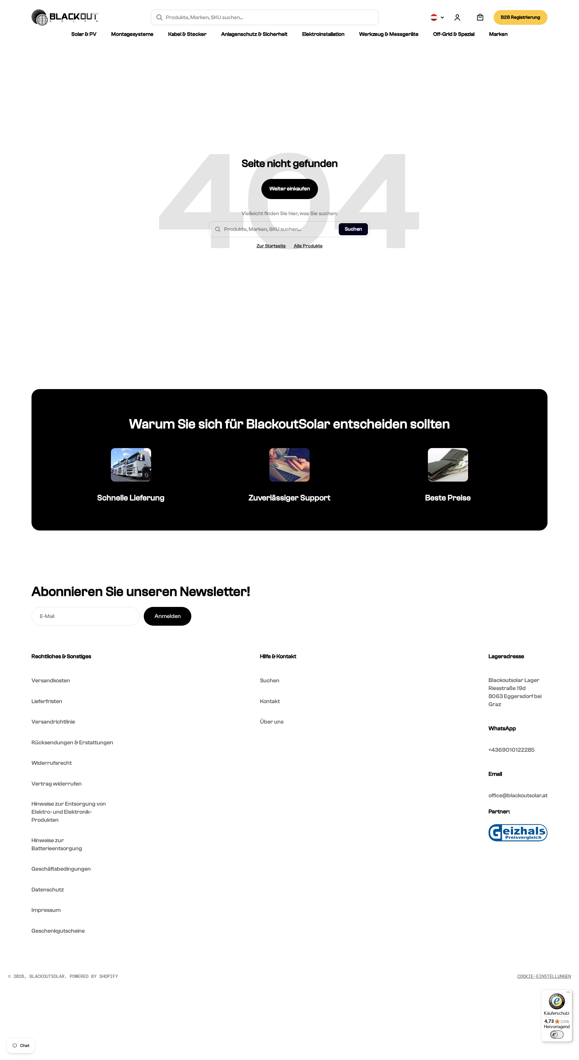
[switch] (557, 1035)
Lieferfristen (46, 701)
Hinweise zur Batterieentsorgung (56, 844)
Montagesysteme (132, 34)
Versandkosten (50, 680)
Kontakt (270, 701)
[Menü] (568, 994)
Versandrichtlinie (53, 722)
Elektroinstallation (323, 34)
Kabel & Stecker (187, 34)
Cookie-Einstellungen (544, 976)
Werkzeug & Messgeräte (389, 34)
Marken (498, 34)
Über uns (271, 722)
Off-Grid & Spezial (453, 34)
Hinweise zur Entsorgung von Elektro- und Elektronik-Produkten (68, 812)
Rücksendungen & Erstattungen (72, 742)
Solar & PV (83, 34)
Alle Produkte (308, 246)
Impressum (46, 910)
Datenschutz (47, 889)
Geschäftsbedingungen (61, 869)
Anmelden (167, 616)
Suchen (353, 229)
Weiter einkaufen (289, 189)
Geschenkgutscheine (58, 931)
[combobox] (269, 17)
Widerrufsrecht (51, 763)
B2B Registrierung (520, 17)
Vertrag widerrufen (56, 784)
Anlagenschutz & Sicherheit (254, 34)
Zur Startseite (271, 246)
